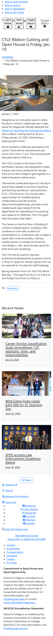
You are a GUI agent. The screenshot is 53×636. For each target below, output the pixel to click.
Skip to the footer (14, 12)
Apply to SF (11, 484)
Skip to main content (16, 1)
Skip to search (12, 5)
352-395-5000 (38, 539)
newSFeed (7, 57)
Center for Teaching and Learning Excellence (26, 130)
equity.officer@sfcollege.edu (19, 602)
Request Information (17, 496)
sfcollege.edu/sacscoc (16, 628)
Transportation (14, 552)
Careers (10, 559)
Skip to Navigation (15, 8)
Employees (12, 288)
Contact (10, 545)
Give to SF (10, 502)
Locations (11, 555)
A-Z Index (11, 562)
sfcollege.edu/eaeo (14, 599)
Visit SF (9, 490)
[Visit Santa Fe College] (26, 531)
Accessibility (13, 548)
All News (26, 480)
